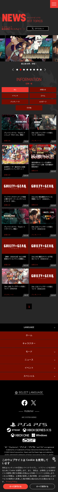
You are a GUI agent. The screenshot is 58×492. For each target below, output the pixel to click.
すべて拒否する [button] (42, 486)
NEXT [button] (45, 69)
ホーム (29, 336)
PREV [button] (13, 69)
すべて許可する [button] (15, 486)
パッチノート (15, 101)
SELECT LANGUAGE (31, 392)
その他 (29, 107)
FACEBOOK (24, 403)
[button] (17, 70)
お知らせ (43, 89)
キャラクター (29, 344)
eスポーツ (42, 101)
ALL (15, 89)
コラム (43, 95)
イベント (15, 95)
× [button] (55, 461)
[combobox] (54, 458)
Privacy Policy (11, 481)
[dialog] (29, 473)
